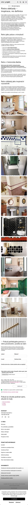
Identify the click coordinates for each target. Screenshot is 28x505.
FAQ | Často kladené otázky (7, 459)
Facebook (2, 417)
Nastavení (11, 502)
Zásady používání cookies (7, 478)
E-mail (2, 359)
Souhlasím (14, 499)
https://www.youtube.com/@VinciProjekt (9, 417)
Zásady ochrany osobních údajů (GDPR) (10, 475)
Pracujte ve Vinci (5, 436)
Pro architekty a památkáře (7, 426)
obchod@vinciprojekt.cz (14, 382)
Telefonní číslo (17, 359)
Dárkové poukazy (5, 455)
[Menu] (26, 2)
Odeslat (19, 386)
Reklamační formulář (6, 473)
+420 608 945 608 (5, 414)
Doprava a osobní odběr (6, 452)
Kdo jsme (3, 424)
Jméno (3, 354)
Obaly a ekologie (5, 431)
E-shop (4, 403)
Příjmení (16, 354)
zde (16, 495)
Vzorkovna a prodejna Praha (7, 447)
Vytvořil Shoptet (14, 488)
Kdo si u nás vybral (5, 429)
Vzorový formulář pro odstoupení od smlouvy (11, 470)
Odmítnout (18, 502)
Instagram (5, 417)
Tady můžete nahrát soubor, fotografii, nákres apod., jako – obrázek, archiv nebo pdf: (14, 372)
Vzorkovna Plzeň (5, 450)
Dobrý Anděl (4, 434)
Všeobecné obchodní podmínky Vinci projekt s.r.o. (12, 468)
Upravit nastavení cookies (14, 485)
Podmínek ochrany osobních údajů (10, 392)
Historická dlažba (6, 402)
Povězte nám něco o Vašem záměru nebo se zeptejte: (13, 364)
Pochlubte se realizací (6, 457)
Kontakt (4, 404)
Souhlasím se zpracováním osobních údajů (13, 389)
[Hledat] (20, 2)
